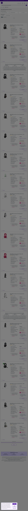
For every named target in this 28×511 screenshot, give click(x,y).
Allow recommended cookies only (14, 506)
